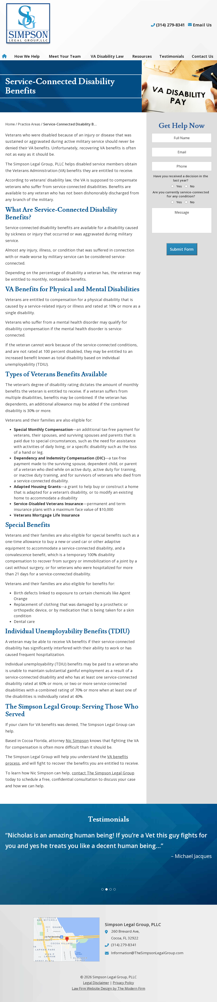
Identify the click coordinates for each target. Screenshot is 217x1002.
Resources (142, 56)
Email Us (202, 25)
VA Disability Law (107, 56)
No (192, 186)
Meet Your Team (65, 56)
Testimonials (171, 56)
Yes (179, 186)
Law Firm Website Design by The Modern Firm (108, 988)
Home (5, 56)
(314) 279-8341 (170, 25)
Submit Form (182, 249)
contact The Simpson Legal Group (103, 772)
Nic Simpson (77, 740)
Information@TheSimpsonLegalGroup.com (147, 952)
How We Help (27, 56)
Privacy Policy (123, 982)
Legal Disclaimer (96, 982)
